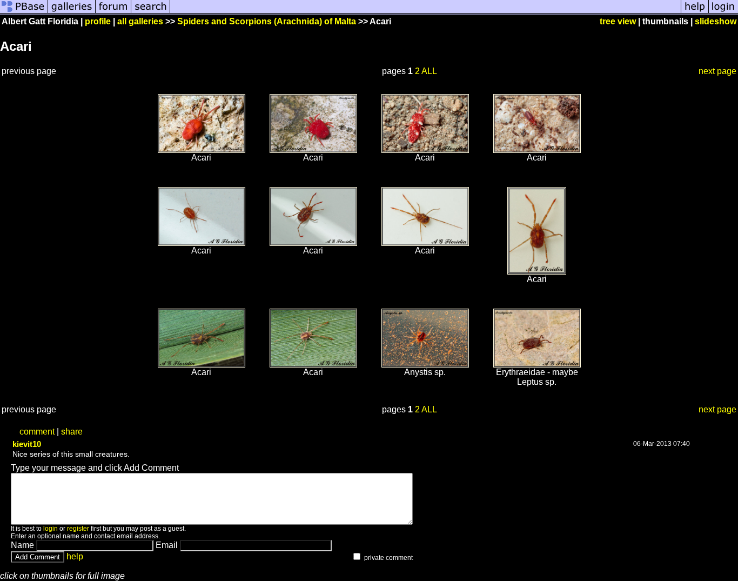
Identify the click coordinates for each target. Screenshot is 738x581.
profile (98, 21)
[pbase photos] (24, 12)
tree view (618, 21)
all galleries (140, 21)
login (50, 528)
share (72, 431)
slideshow (715, 21)
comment (37, 431)
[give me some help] (695, 12)
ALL (429, 71)
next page (717, 71)
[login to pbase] (723, 12)
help (74, 556)
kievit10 (26, 444)
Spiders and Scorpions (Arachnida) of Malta (266, 21)
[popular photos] (425, 12)
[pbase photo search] (150, 12)
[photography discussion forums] (113, 12)
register (78, 528)
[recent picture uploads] (72, 12)
